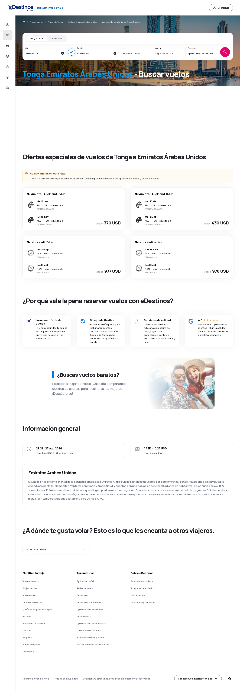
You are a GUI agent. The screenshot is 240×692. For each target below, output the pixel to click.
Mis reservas (138, 595)
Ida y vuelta (36, 38)
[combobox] (42, 53)
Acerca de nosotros (142, 581)
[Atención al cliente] (7, 88)
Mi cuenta (223, 7)
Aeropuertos (84, 616)
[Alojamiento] (7, 46)
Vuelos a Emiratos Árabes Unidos (82, 22)
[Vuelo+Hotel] (7, 25)
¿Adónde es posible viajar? (37, 609)
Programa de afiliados (143, 588)
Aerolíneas (83, 595)
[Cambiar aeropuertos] (71, 52)
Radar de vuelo (85, 588)
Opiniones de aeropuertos (91, 623)
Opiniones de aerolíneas (90, 609)
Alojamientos (29, 588)
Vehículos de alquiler (33, 623)
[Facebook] (229, 678)
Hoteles (26, 616)
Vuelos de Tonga (55, 22)
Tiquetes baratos (32, 602)
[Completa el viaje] (7, 67)
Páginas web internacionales (195, 678)
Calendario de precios (89, 630)
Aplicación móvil (85, 581)
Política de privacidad (66, 678)
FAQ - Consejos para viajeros (93, 644)
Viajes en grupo (31, 644)
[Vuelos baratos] (7, 35)
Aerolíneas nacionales (89, 602)
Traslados (28, 651)
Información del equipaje (90, 637)
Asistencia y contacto (143, 602)
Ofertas (26, 630)
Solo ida (57, 38)
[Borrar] (62, 53)
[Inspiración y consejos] (7, 77)
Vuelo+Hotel (29, 595)
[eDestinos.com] (23, 22)
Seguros (27, 637)
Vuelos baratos (36, 22)
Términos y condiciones (35, 678)
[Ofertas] (7, 56)
